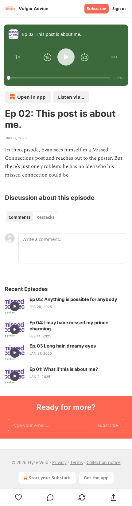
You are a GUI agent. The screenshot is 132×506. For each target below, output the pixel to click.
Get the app (96, 478)
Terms (76, 462)
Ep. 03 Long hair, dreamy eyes (62, 346)
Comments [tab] (19, 217)
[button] (18, 57)
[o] (15, 306)
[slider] (59, 78)
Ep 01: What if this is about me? (63, 369)
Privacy (59, 462)
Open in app (31, 97)
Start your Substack (50, 478)
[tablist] (31, 217)
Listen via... (71, 97)
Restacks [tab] (45, 217)
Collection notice (104, 462)
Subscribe (96, 8)
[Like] (18, 497)
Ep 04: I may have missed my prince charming (68, 326)
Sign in (119, 8)
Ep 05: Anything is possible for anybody (73, 299)
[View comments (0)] (50, 497)
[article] (66, 306)
